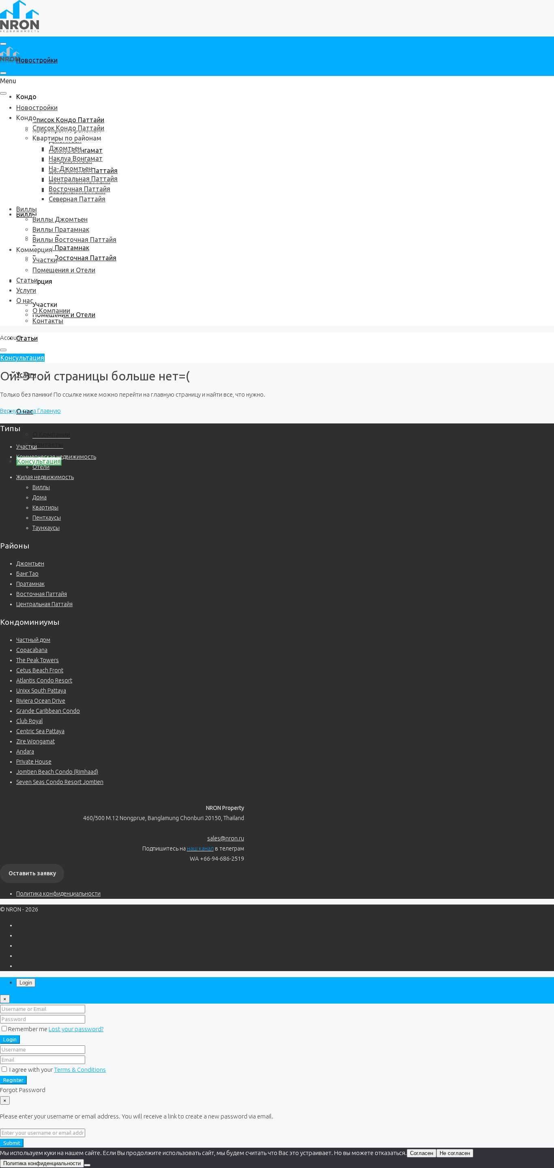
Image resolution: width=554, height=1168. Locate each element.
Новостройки (37, 60)
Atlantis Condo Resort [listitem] (44, 680)
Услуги (26, 290)
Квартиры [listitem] (45, 507)
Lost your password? (76, 1029)
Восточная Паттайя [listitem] (41, 594)
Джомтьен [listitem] (30, 563)
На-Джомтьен (70, 168)
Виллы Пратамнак (60, 247)
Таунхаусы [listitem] (46, 528)
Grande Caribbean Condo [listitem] (48, 711)
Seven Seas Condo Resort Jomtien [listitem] (59, 782)
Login (10, 1039)
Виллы (26, 209)
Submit (11, 1143)
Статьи (27, 338)
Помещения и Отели (63, 270)
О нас (24, 300)
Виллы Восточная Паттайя (74, 257)
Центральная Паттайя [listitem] (44, 604)
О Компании (51, 434)
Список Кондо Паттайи (68, 119)
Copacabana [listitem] (31, 650)
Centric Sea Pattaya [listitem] (40, 731)
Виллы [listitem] (41, 487)
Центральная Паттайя (83, 178)
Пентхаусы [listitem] (46, 517)
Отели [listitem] (40, 467)
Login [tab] (25, 983)
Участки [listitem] (26, 446)
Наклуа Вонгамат (76, 158)
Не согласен (455, 1153)
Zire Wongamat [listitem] (35, 741)
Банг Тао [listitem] (27, 573)
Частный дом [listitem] (33, 640)
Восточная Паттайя (79, 188)
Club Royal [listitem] (29, 721)
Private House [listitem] (34, 761)
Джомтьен (65, 148)
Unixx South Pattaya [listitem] (41, 690)
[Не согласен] (87, 1165)
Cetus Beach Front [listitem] (39, 670)
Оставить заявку (32, 873)
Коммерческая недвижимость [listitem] (56, 456)
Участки (44, 304)
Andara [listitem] (25, 751)
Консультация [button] (22, 357)
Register (13, 1080)
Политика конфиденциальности (58, 893)
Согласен (421, 1153)
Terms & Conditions (80, 1069)
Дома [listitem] (39, 497)
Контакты (47, 444)
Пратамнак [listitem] (30, 584)
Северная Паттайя (77, 199)
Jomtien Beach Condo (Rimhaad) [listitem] (57, 772)
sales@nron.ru (225, 838)
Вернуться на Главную (30, 410)
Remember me (28, 1029)
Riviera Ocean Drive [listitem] (40, 700)
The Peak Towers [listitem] (37, 660)
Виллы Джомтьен (60, 219)
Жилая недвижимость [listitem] (45, 477)
